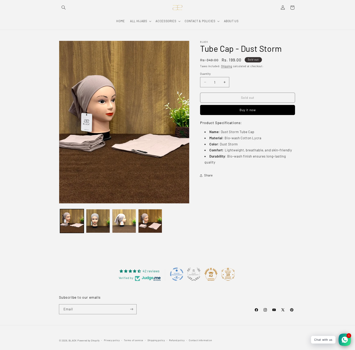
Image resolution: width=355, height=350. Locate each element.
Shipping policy (156, 340)
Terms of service (133, 340)
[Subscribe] (131, 309)
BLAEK (73, 340)
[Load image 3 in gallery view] (124, 221)
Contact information (200, 340)
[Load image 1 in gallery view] (72, 221)
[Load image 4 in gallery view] (150, 221)
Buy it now (248, 110)
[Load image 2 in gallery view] (98, 221)
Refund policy (177, 340)
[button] (63, 7)
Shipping (226, 66)
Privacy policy (112, 340)
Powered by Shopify (88, 340)
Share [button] (208, 175)
